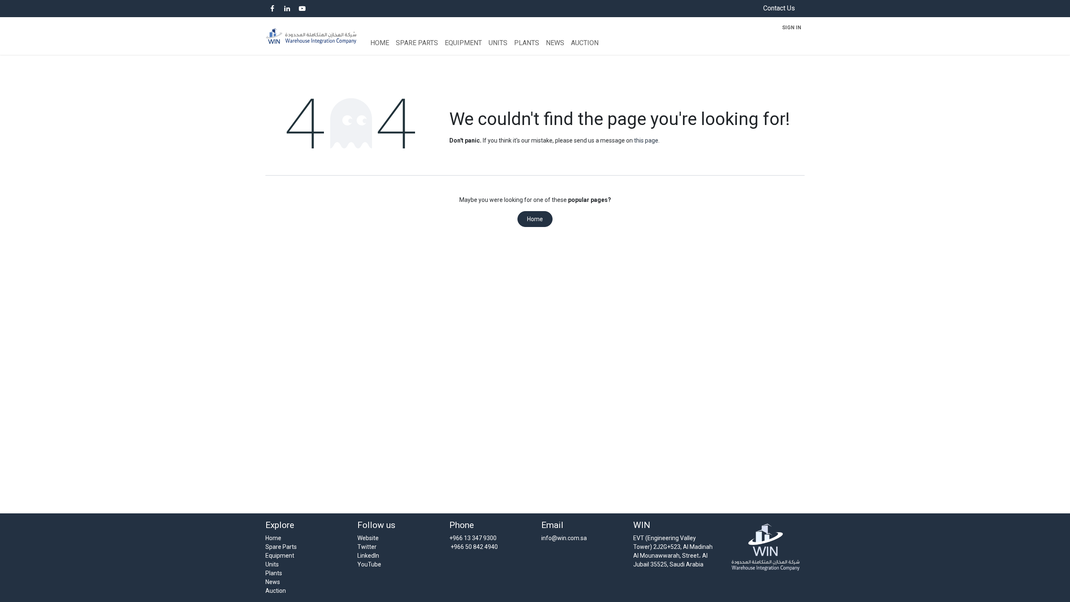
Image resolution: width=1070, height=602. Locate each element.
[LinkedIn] (287, 8)
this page (646, 140)
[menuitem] (379, 43)
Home (535, 219)
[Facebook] (272, 8)
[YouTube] (302, 8)
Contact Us (779, 8)
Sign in (791, 28)
